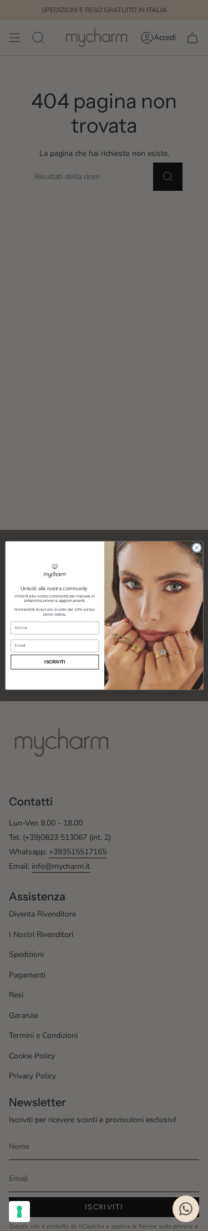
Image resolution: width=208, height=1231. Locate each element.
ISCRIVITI (54, 662)
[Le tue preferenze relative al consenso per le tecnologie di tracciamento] (19, 1211)
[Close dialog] (196, 547)
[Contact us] (186, 1208)
